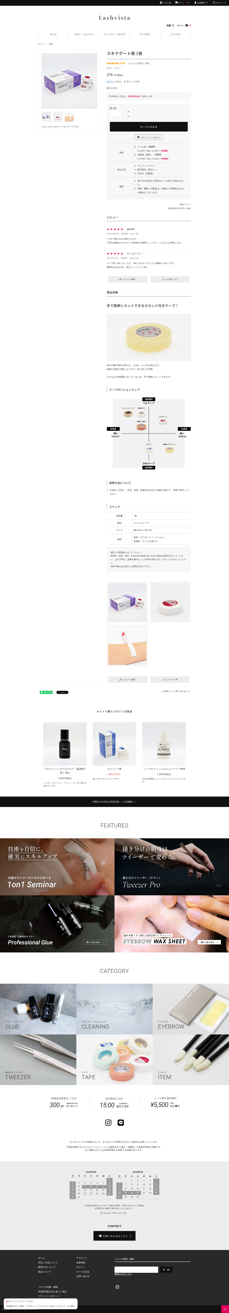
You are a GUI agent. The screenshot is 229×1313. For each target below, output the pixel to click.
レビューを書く (129, 279)
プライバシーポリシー (49, 1296)
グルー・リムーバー (84, 34)
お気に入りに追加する (150, 137)
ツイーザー (175, 34)
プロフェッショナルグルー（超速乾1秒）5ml (64, 770)
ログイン (111, 81)
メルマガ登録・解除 (48, 1287)
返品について (185, 204)
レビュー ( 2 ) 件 (170, 679)
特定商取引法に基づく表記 (179, 208)
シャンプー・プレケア (114, 34)
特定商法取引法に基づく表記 (52, 1291)
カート (184, 25)
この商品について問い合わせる (174, 691)
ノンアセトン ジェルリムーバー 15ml (164, 768)
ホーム (53, 34)
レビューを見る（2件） (139, 63)
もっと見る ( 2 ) (169, 279)
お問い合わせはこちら (115, 1236)
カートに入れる (148, 126)
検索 (169, 25)
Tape (50, 44)
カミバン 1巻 (114, 768)
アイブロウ (145, 34)
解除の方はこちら (123, 1274)
